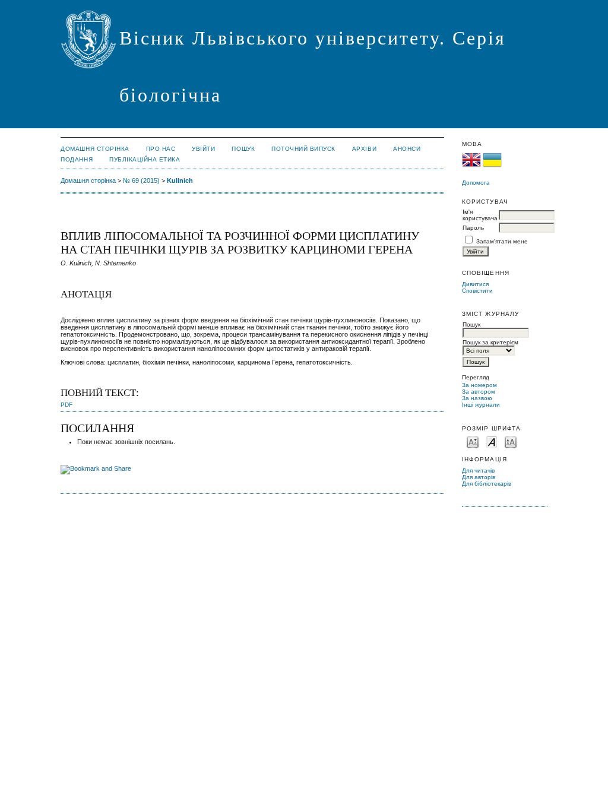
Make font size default (492, 441)
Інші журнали (481, 404)
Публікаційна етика (144, 159)
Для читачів (478, 470)
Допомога (476, 182)
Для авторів (478, 477)
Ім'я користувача (480, 214)
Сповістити (477, 290)
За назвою (477, 398)
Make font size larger (511, 441)
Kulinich (180, 180)
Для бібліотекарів (486, 483)
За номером (479, 385)
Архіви (364, 148)
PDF (66, 404)
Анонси (406, 148)
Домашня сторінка (95, 148)
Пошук (243, 148)
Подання (77, 159)
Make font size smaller (473, 441)
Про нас (161, 148)
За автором (478, 391)
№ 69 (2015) (141, 180)
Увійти (203, 148)
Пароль (473, 227)
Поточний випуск (303, 148)
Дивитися (475, 284)
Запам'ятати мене (502, 241)
